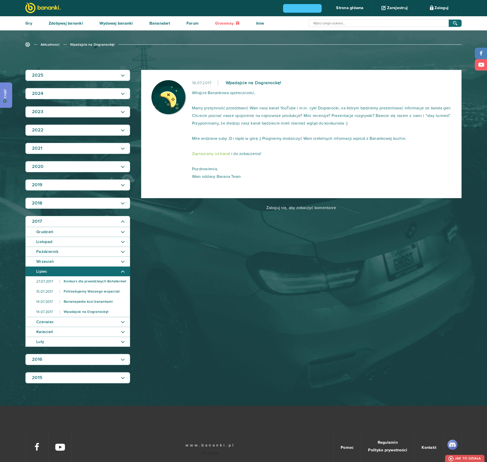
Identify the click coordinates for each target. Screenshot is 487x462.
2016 (37, 359)
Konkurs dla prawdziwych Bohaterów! (81, 281)
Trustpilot (210, 453)
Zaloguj (440, 8)
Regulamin (388, 442)
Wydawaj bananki (116, 23)
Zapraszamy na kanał (211, 154)
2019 (37, 185)
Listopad (44, 242)
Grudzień (44, 232)
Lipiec (41, 271)
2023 (37, 112)
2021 (37, 148)
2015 (37, 377)
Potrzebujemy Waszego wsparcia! (78, 292)
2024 (37, 93)
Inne (260, 23)
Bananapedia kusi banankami (74, 302)
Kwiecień (44, 332)
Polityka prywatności (387, 450)
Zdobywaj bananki (66, 23)
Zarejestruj (397, 8)
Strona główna (349, 8)
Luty (40, 342)
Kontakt (429, 448)
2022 (37, 130)
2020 (37, 166)
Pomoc (347, 448)
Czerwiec (45, 322)
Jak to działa (468, 458)
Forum (192, 23)
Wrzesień (45, 262)
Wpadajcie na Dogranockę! (92, 44)
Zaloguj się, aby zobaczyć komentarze (301, 208)
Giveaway (225, 23)
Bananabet (159, 23)
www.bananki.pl (210, 445)
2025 (37, 75)
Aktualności (50, 44)
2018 (37, 203)
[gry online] (43, 8)
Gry (28, 23)
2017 (37, 221)
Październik (47, 252)
